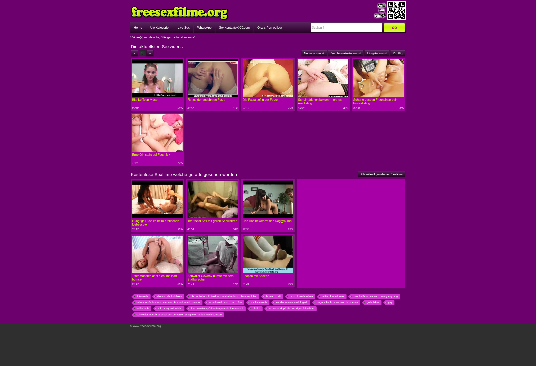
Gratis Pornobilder (269, 27)
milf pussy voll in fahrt (170, 308)
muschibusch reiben (301, 296)
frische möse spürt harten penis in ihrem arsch (217, 308)
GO (394, 27)
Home (138, 27)
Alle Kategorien (160, 27)
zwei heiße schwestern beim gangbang (375, 296)
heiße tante (143, 308)
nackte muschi (259, 302)
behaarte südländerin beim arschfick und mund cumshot (168, 302)
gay (390, 302)
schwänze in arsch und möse (225, 302)
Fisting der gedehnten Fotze (206, 99)
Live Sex (184, 27)
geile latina (373, 302)
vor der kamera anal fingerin (292, 302)
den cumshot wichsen (169, 296)
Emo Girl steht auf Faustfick (151, 154)
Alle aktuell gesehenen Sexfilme (382, 174)
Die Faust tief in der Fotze (260, 99)
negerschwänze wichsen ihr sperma (337, 302)
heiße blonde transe (333, 296)
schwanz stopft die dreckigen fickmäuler (291, 308)
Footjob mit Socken (256, 276)
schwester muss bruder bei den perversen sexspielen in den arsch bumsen (179, 314)
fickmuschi (142, 296)
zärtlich (256, 308)
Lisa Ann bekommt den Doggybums (267, 221)
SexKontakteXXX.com (234, 27)
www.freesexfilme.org (147, 326)
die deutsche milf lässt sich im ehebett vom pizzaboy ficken (224, 296)
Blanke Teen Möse (144, 99)
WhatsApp (204, 27)
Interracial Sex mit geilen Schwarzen (212, 221)
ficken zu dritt (273, 296)
